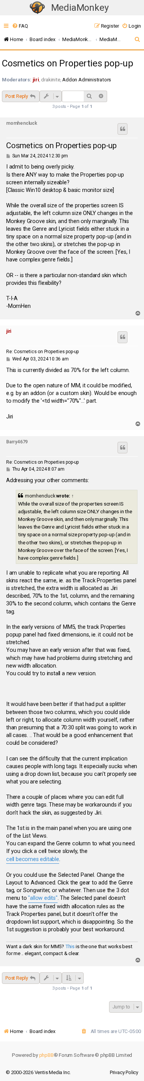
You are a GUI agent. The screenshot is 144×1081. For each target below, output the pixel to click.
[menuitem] (20, 25)
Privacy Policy (124, 1072)
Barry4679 (17, 442)
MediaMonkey (80, 7)
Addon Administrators (86, 80)
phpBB (46, 1055)
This (69, 946)
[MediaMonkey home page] (37, 8)
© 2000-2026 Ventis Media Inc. (38, 1072)
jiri (36, 80)
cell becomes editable (32, 859)
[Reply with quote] (122, 129)
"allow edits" (42, 898)
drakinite (50, 80)
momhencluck (21, 123)
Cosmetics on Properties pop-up (67, 63)
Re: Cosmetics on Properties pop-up (42, 351)
